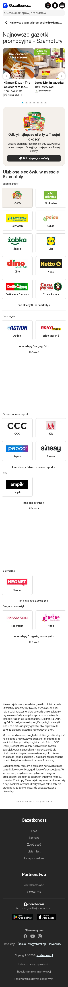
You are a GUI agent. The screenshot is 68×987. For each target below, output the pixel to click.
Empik (6, 745)
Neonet (15, 745)
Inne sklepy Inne (32, 502)
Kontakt (34, 837)
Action (49, 742)
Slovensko (54, 944)
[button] (55, 5)
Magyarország (37, 944)
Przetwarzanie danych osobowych (34, 978)
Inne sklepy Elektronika (32, 600)
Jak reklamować (34, 885)
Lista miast (34, 851)
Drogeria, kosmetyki (48, 722)
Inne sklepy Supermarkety (32, 305)
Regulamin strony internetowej (34, 971)
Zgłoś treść (34, 844)
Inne (5, 726)
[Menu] (62, 5)
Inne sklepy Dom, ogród (32, 346)
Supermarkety (32, 718)
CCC (56, 742)
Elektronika (48, 718)
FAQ (34, 831)
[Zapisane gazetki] (48, 5)
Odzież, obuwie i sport (23, 722)
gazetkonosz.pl (44, 955)
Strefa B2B (34, 892)
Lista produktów (34, 858)
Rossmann (26, 745)
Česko (22, 944)
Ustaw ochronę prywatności (33, 964)
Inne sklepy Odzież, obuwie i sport (32, 467)
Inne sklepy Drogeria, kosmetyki (32, 636)
